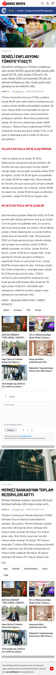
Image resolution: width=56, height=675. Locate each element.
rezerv (44, 568)
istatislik (16, 568)
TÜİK (28, 310)
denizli (6, 310)
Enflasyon (17, 310)
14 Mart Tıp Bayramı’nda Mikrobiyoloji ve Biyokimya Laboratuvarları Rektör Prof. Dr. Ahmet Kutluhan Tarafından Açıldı (36, 10)
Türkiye (38, 310)
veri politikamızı (12, 672)
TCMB (5, 575)
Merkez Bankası (30, 568)
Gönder (10, 430)
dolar (5, 568)
